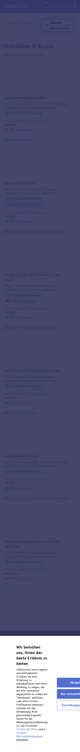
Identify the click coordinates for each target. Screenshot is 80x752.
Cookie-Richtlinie (27, 729)
